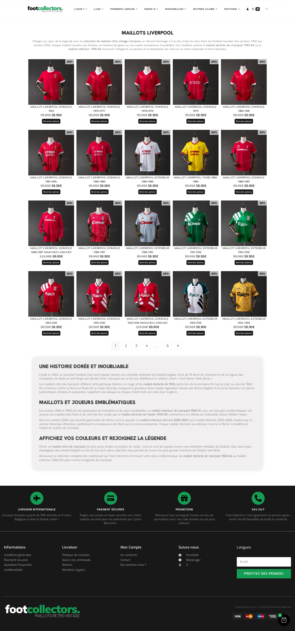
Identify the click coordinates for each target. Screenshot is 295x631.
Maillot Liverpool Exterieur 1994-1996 (244, 320)
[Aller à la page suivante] (178, 346)
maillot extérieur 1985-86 (84, 49)
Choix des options (51, 121)
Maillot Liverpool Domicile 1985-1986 (99, 179)
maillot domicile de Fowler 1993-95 (144, 414)
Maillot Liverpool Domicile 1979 (195, 108)
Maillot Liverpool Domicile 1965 (51, 108)
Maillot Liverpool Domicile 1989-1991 (99, 250)
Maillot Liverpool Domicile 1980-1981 (243, 108)
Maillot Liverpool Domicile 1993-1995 (99, 320)
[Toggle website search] (267, 9)
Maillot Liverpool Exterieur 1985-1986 (147, 179)
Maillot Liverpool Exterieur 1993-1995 (195, 320)
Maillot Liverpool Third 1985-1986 (196, 179)
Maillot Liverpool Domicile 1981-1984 (51, 179)
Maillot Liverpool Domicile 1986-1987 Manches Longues (51, 250)
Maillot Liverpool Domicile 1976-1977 (99, 108)
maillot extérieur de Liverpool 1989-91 (176, 411)
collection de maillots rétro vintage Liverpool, (112, 41)
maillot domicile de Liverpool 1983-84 (230, 45)
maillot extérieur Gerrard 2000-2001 (164, 420)
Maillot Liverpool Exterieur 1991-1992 (195, 250)
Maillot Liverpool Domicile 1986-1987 (243, 179)
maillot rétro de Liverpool (68, 447)
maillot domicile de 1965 (159, 384)
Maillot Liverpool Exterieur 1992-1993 (244, 250)
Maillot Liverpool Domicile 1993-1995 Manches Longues (147, 320)
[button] (284, 620)
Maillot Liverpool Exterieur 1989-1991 (147, 250)
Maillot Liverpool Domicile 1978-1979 (147, 108)
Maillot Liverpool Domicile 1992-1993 (51, 320)
